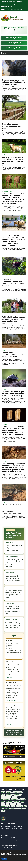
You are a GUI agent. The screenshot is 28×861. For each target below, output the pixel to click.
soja (25, 808)
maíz (8, 803)
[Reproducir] (5, 756)
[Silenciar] (21, 756)
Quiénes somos (4, 1)
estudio (2, 801)
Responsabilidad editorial (7, 3)
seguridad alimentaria (5, 796)
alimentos (20, 808)
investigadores (19, 806)
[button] (14, 38)
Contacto (19, 1)
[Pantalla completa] (23, 756)
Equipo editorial (13, 1)
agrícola (3, 803)
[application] (14, 751)
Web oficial (9, 656)
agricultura (9, 792)
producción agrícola (5, 806)
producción (14, 796)
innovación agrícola (5, 799)
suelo (22, 801)
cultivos (3, 792)
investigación (16, 801)
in (18, 9)
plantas (2, 794)
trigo (25, 806)
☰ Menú (3, 53)
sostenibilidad (9, 794)
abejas (12, 806)
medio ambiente (14, 799)
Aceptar (4, 858)
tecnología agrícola (5, 808)
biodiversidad (9, 801)
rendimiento (13, 808)
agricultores (22, 799)
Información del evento (12, 700)
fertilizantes (13, 803)
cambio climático (17, 794)
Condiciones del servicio (7, 6)
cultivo (18, 803)
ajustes (12, 856)
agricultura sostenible (17, 792)
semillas (3, 810)
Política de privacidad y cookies (8, 4)
